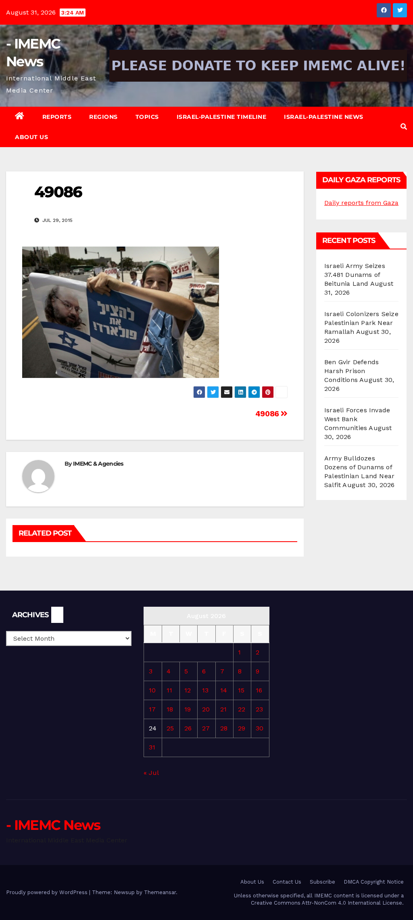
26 (188, 728)
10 (152, 690)
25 (170, 728)
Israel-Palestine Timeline (222, 116)
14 (223, 690)
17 (152, 709)
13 (205, 690)
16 (259, 690)
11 (169, 690)
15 (241, 690)
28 (223, 728)
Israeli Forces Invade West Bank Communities (357, 419)
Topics (147, 116)
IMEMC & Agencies (98, 463)
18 (170, 709)
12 (187, 690)
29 (241, 728)
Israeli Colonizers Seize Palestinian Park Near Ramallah (361, 323)
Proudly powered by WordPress (47, 892)
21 (223, 709)
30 (259, 728)
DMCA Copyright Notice (374, 882)
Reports (57, 116)
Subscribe (322, 882)
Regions (103, 116)
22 (241, 709)
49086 (268, 413)
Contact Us (287, 882)
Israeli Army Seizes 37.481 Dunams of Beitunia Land (354, 274)
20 (206, 709)
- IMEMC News (53, 825)
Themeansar (160, 892)
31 (152, 747)
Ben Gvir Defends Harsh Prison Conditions (351, 371)
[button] (403, 127)
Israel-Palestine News (323, 116)
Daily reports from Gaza (361, 203)
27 (206, 728)
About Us (31, 137)
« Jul (151, 773)
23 (259, 709)
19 (187, 709)
